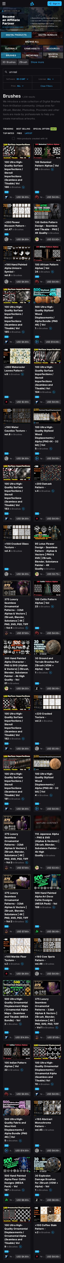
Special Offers (44, 129)
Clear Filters (46, 86)
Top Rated (8, 133)
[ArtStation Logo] (32, 3)
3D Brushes (8, 62)
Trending (8, 129)
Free (19, 133)
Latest (28, 133)
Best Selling (23, 129)
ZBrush (23, 62)
